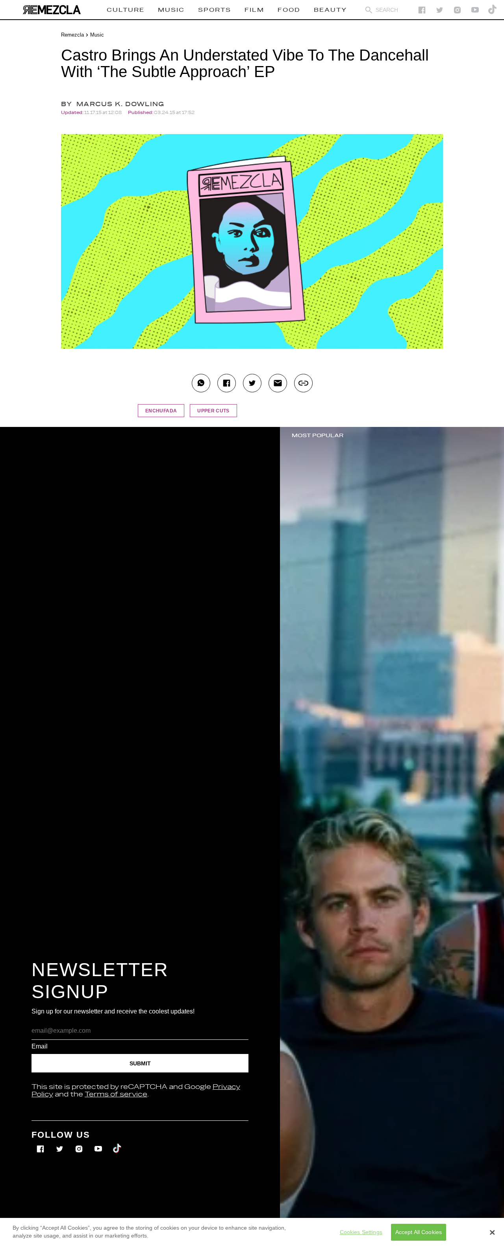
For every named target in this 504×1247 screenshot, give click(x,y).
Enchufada (161, 411)
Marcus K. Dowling (120, 104)
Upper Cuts (213, 411)
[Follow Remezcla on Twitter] (60, 1143)
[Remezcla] (51, 9)
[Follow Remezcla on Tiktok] (117, 1143)
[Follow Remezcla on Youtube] (99, 1143)
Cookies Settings (361, 1232)
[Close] (492, 1232)
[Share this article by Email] (278, 383)
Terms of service (116, 1094)
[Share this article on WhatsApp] (201, 383)
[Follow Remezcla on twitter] (439, 10)
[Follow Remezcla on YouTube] (475, 10)
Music (97, 35)
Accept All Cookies (418, 1232)
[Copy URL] (303, 383)
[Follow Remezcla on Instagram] (457, 10)
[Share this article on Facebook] (226, 383)
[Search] (369, 10)
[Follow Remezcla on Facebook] (422, 10)
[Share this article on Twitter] (252, 383)
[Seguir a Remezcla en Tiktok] (493, 10)
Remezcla (72, 35)
